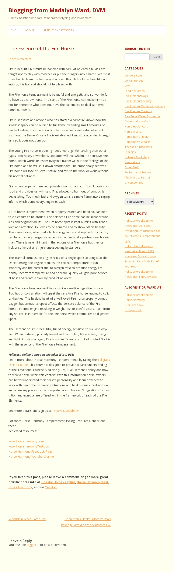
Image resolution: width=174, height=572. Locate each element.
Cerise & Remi (133, 75)
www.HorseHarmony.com (26, 441)
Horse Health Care (136, 126)
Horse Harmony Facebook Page (30, 451)
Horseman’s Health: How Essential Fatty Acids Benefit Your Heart (142, 261)
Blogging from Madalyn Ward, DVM (56, 10)
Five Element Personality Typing (145, 106)
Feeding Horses (135, 91)
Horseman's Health (137, 137)
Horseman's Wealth (137, 142)
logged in (33, 545)
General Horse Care (137, 121)
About (29, 30)
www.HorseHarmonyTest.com (29, 446)
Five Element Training (138, 111)
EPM (127, 86)
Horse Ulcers (133, 131)
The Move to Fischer (137, 177)
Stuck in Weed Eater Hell (27, 519)
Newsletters (132, 162)
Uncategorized (134, 182)
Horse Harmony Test (92, 482)
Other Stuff (132, 167)
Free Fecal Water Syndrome (142, 116)
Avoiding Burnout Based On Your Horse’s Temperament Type (142, 236)
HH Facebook (133, 310)
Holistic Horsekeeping (58, 482)
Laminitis (130, 152)
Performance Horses (138, 172)
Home (12, 30)
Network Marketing (137, 157)
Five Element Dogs (136, 96)
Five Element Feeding (138, 101)
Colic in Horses (134, 80)
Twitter (51, 487)
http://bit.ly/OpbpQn (66, 411)
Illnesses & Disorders (138, 147)
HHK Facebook (134, 305)
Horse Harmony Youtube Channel (31, 456)
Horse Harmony (20, 487)
